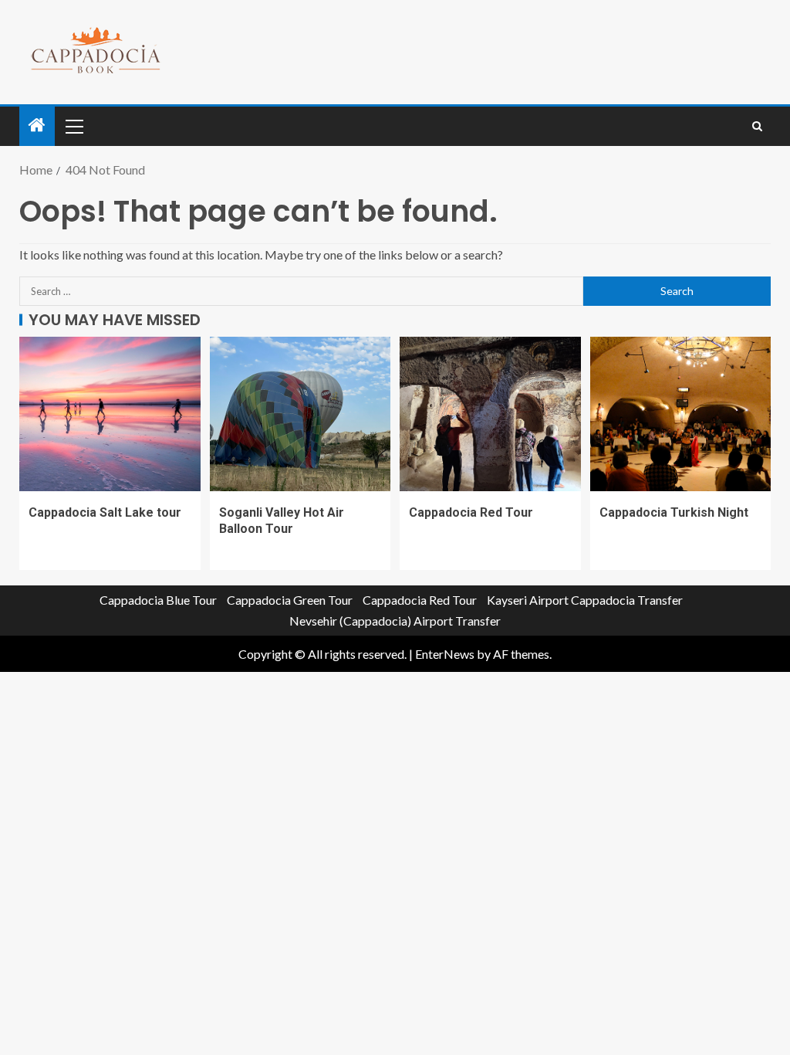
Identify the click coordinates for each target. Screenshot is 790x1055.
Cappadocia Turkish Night (673, 512)
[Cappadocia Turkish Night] (680, 414)
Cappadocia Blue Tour (158, 599)
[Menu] (73, 126)
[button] (73, 126)
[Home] (37, 125)
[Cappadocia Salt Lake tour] (110, 414)
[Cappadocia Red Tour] (490, 414)
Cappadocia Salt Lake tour (105, 512)
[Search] (757, 126)
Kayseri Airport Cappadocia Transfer (585, 599)
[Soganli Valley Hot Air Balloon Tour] (300, 414)
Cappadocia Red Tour (471, 512)
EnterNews (444, 653)
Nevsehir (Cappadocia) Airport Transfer (395, 620)
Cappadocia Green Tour (290, 599)
